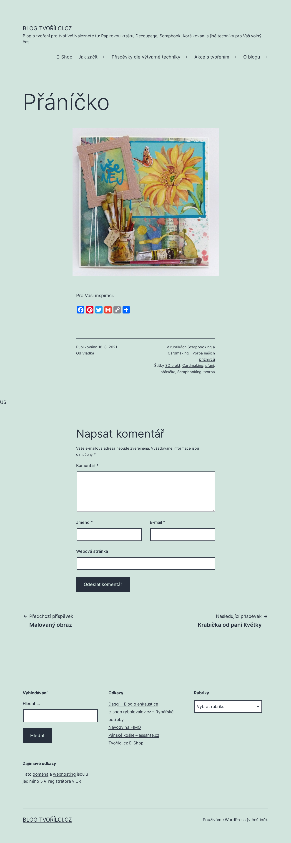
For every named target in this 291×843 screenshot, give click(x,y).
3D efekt (172, 365)
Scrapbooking (189, 371)
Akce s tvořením (211, 57)
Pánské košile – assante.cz (133, 735)
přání (209, 365)
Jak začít (88, 57)
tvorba (209, 371)
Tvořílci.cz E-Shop (125, 743)
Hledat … (31, 703)
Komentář (87, 465)
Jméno (84, 522)
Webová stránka (92, 551)
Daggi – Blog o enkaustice (133, 704)
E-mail (157, 522)
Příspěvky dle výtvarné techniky (146, 57)
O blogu (251, 57)
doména (40, 774)
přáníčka (168, 371)
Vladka (88, 353)
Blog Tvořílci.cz (47, 28)
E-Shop (64, 57)
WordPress (235, 819)
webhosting (64, 774)
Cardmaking (192, 365)
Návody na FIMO (124, 727)
